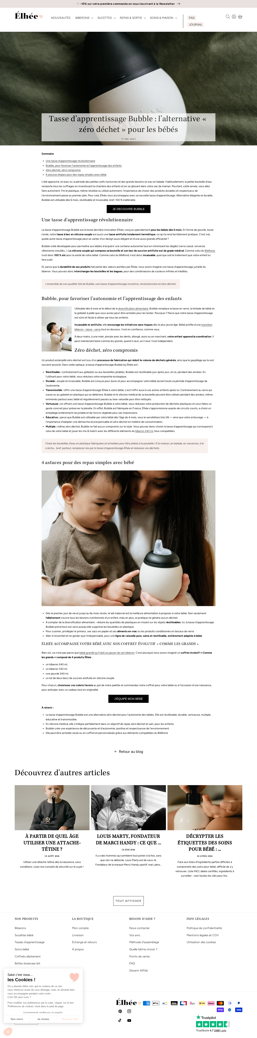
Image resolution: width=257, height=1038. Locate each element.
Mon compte (80, 928)
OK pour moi (70, 1019)
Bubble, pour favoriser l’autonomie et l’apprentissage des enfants (84, 165)
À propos (78, 949)
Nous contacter (139, 928)
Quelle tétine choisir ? (143, 949)
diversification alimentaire (133, 308)
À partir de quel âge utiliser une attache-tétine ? (52, 843)
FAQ (132, 963)
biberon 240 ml (144, 431)
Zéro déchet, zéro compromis (63, 170)
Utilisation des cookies (201, 942)
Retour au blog (131, 751)
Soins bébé (22, 949)
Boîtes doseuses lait (27, 963)
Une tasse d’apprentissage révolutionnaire (70, 161)
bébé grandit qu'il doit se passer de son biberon (107, 652)
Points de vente (139, 956)
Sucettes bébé (24, 935)
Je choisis (43, 1019)
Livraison (78, 935)
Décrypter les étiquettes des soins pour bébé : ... (205, 843)
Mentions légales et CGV (203, 935)
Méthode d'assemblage (144, 942)
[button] (7, 1031)
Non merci (17, 1019)
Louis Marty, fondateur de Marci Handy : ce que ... (128, 840)
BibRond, (210, 250)
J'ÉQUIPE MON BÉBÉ (128, 698)
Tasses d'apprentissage (29, 942)
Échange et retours (84, 942)
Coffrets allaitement (28, 956)
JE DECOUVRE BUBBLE (129, 209)
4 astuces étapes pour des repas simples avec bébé (76, 174)
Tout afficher (128, 901)
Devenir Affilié (138, 970)
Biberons (20, 928)
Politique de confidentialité (204, 928)
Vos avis (134, 935)
